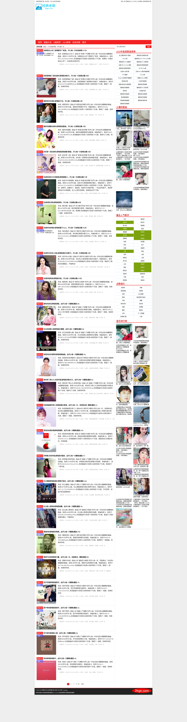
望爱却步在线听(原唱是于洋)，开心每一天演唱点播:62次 (63, 101)
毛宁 (142, 245)
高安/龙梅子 (100, 267)
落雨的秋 (91, 545)
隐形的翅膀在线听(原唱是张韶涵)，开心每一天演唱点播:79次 (65, 126)
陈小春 (125, 225)
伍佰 (125, 241)
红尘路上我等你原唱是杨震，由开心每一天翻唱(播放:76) (63, 506)
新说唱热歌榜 (125, 97)
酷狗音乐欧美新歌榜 (142, 65)
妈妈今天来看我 (93, 193)
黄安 (125, 267)
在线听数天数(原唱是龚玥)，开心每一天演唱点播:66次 (62, 202)
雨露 (142, 300)
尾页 (82, 684)
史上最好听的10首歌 (125, 55)
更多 (84, 42)
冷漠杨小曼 (125, 316)
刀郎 (142, 254)
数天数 (91, 216)
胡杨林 (142, 261)
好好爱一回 (92, 165)
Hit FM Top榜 (142, 68)
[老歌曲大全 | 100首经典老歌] (46, 7)
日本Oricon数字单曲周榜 (142, 71)
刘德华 (125, 273)
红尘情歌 (91, 495)
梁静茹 (125, 238)
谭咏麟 (125, 232)
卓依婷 (142, 264)
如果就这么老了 (93, 64)
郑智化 (125, 257)
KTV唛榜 (124, 74)
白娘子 (142, 267)
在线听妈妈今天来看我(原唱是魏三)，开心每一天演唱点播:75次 (65, 177)
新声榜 (125, 90)
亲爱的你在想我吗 (94, 368)
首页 (122, 1)
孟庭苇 (125, 222)
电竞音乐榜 (125, 81)
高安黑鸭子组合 (143, 297)
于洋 (96, 115)
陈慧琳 (125, 280)
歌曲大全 (48, 42)
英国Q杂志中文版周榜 (125, 84)
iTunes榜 (124, 58)
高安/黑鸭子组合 (99, 495)
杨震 (99, 520)
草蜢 (142, 251)
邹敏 (97, 317)
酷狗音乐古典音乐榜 (142, 55)
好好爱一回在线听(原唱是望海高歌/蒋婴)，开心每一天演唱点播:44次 (67, 152)
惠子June (97, 241)
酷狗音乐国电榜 (124, 87)
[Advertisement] (93, 25)
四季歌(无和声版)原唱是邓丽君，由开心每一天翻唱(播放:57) (64, 456)
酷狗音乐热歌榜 (142, 97)
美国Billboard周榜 (142, 78)
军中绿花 (91, 644)
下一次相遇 (142, 313)
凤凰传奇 (142, 273)
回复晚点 (108, 571)
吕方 (125, 219)
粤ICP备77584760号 (57, 690)
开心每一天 (106, 64)
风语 (95, 292)
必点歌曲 (139, 1)
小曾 (96, 644)
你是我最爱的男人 (94, 419)
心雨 (142, 316)
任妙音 (142, 303)
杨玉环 (142, 222)
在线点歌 (76, 42)
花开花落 (91, 596)
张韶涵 (98, 140)
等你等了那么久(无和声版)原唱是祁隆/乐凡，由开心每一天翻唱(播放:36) (68, 380)
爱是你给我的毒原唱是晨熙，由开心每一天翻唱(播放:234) (63, 430)
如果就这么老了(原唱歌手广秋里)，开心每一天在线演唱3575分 (65, 50)
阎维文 (94, 672)
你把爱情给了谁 (93, 89)
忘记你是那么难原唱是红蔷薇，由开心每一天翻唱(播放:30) (64, 329)
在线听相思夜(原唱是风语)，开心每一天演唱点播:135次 (63, 278)
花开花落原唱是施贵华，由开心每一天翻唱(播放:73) (61, 582)
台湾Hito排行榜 (124, 71)
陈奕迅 (125, 270)
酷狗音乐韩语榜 (142, 84)
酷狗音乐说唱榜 (142, 94)
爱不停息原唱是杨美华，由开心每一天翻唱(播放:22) (61, 608)
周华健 (125, 235)
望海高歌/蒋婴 (99, 165)
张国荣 (142, 238)
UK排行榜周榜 (142, 81)
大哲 (125, 313)
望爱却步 (91, 115)
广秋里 (100, 64)
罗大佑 (125, 261)
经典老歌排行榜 (147, 1)
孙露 (125, 307)
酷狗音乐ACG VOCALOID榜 (142, 58)
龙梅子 (100, 89)
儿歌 (142, 257)
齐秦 (125, 277)
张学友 (142, 235)
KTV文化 (134, 1)
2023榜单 (67, 42)
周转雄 (142, 225)
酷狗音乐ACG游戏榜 (142, 62)
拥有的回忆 (92, 317)
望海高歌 (125, 291)
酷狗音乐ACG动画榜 (125, 62)
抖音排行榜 (142, 90)
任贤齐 (142, 270)
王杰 (125, 264)
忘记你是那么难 (93, 343)
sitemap (65, 690)
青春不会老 (92, 571)
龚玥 (95, 216)
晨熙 (99, 444)
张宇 (125, 254)
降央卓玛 (125, 303)
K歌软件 (57, 42)
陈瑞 (125, 297)
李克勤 (142, 241)
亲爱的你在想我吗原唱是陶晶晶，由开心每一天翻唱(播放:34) (65, 354)
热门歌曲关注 (127, 1)
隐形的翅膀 (92, 140)
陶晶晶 (101, 368)
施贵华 (96, 596)
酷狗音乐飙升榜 (142, 100)
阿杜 (125, 245)
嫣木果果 (102, 419)
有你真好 (91, 241)
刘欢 (142, 277)
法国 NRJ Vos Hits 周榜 (125, 65)
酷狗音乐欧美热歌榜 (125, 68)
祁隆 (142, 287)
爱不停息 (91, 621)
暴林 (125, 310)
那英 (142, 228)
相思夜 (91, 292)
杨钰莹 (142, 280)
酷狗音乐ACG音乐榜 (142, 87)
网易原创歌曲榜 (124, 100)
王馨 (97, 571)
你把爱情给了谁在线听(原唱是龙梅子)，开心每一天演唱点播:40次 (66, 76)
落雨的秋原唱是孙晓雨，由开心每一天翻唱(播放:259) (62, 532)
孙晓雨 (96, 545)
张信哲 (142, 232)
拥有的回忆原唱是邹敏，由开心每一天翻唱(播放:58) (61, 304)
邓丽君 (101, 469)
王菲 (125, 251)
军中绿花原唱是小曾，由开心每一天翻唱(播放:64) (61, 633)
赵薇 (125, 248)
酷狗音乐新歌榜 (124, 103)
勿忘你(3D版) (92, 267)
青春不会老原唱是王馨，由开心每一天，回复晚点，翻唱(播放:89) (66, 557)
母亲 (90, 672)
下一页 (77, 684)
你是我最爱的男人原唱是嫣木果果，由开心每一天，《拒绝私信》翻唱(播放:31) (70, 405)
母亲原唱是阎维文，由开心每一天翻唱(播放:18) (60, 658)
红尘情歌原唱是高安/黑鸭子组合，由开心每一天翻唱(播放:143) (65, 481)
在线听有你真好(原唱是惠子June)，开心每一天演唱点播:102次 (65, 228)
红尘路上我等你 (93, 520)
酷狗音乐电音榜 (124, 94)
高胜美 (142, 248)
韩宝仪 (142, 310)
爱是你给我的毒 (93, 444)
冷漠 (125, 300)
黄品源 (142, 219)
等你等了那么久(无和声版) (96, 393)
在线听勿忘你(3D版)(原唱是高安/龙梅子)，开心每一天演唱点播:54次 (67, 253)
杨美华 (96, 621)
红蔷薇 (100, 343)
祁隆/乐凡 (106, 393)
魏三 (99, 193)
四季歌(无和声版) (93, 469)
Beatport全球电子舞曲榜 (125, 78)
